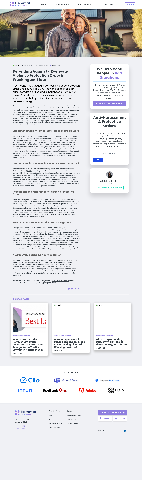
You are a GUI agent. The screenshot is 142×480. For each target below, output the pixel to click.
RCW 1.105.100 (28, 177)
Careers (70, 411)
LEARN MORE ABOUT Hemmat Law (109, 103)
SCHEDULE (98, 160)
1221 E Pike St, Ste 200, (22, 420)
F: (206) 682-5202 (22, 428)
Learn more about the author (109, 188)
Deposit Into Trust (74, 415)
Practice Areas (85, 4)
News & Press (72, 419)
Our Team (108, 4)
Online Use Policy (55, 427)
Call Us (107, 418)
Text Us (121, 418)
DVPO (29, 171)
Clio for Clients (72, 423)
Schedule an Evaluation (110, 412)
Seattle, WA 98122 (21, 422)
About (44, 4)
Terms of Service (55, 423)
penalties (22, 212)
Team (51, 415)
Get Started (61, 4)
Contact (130, 4)
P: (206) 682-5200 (22, 426)
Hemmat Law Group (21, 283)
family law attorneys (60, 281)
